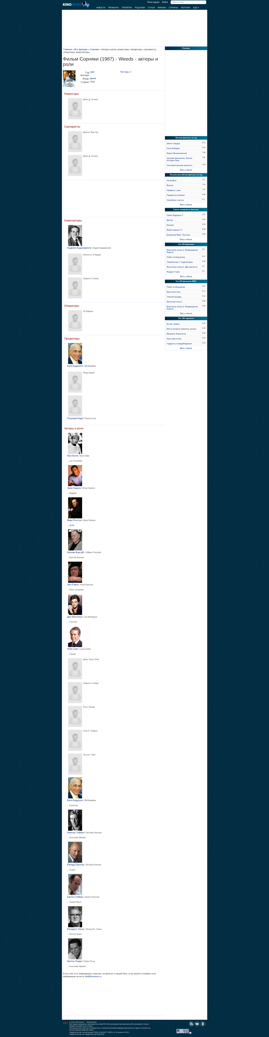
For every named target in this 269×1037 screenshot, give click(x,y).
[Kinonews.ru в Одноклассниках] (203, 1023)
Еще (195, 8)
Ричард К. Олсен (75, 929)
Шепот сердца (173, 143)
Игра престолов (174, 339)
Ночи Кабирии (173, 148)
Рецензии (140, 8)
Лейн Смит (72, 649)
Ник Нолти (72, 456)
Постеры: (125, 72)
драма (93, 78)
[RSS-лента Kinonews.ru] (191, 1023)
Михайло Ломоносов (176, 334)
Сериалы (173, 8)
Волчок (170, 185)
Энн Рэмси (72, 584)
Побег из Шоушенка (176, 257)
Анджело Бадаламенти (79, 248)
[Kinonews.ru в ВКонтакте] (197, 1023)
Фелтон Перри (74, 961)
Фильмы (162, 8)
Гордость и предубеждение (179, 343)
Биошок (170, 225)
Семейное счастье (175, 200)
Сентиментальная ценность (179, 165)
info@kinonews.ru (93, 976)
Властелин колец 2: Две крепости (182, 267)
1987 (92, 72)
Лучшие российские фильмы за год (186, 175)
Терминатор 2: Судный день (180, 262)
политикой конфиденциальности (121, 1028)
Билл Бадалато (75, 366)
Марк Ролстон (74, 520)
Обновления (92, 1022)
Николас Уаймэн (75, 832)
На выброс (172, 180)
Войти (165, 2)
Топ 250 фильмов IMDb (186, 281)
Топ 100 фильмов (186, 244)
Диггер (170, 220)
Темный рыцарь (174, 297)
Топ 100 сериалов (186, 318)
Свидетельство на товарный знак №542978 (86, 1034)
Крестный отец (173, 292)
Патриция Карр (75, 418)
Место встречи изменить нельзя (181, 329)
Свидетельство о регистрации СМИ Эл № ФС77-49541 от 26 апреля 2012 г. (99, 1032)
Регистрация (153, 2)
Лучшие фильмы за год (186, 138)
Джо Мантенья (74, 617)
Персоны (185, 8)
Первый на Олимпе (176, 195)
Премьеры (113, 8)
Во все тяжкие (173, 324)
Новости (100, 8)
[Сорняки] (69, 79)
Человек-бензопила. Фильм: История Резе (180, 159)
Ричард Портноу (75, 864)
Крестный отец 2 (174, 302)
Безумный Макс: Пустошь (178, 235)
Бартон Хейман (75, 897)
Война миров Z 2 (174, 230)
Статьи (151, 8)
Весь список (186, 170)
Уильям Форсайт (75, 552)
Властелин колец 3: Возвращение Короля (182, 251)
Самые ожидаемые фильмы (186, 209)
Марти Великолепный (177, 153)
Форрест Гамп (173, 272)
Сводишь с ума (174, 190)
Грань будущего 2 (175, 215)
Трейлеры (127, 8)
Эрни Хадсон (74, 488)
